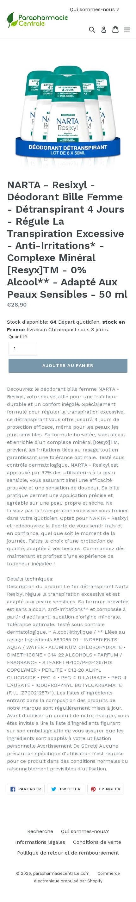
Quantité (18, 336)
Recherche (40, 831)
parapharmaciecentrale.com (61, 873)
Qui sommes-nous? (85, 831)
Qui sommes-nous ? (94, 9)
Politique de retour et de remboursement (68, 853)
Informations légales (40, 842)
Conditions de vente (97, 842)
